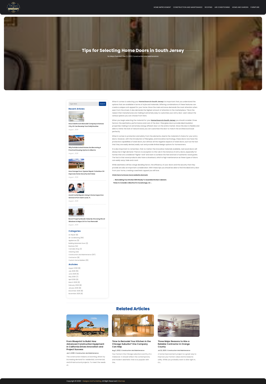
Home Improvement (162, 7)
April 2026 (72, 279)
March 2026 (73, 282)
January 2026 (73, 288)
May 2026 (72, 277)
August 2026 (73, 268)
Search (102, 104)
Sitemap (121, 381)
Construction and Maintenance (187, 7)
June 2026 (72, 274)
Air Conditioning (222, 7)
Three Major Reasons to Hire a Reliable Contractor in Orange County (174, 344)
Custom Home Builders (77, 260)
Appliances (72, 240)
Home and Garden (240, 7)
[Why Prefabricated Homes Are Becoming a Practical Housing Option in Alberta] (76, 140)
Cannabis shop (74, 249)
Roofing (208, 7)
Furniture (255, 7)
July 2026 (72, 271)
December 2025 (74, 291)
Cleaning (72, 252)
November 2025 (74, 294)
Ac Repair (72, 235)
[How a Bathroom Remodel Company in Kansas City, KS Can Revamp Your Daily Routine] (76, 116)
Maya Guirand (115, 56)
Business (72, 246)
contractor (73, 257)
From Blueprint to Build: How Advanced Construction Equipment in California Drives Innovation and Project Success (85, 345)
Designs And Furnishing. (92, 381)
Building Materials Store (77, 243)
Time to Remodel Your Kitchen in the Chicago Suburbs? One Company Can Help (131, 344)
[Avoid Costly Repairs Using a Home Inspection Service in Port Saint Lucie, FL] (76, 188)
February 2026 (74, 285)
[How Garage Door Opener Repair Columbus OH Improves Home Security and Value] (76, 164)
